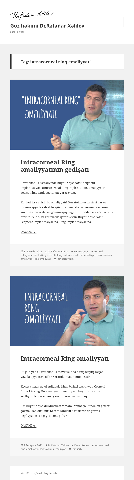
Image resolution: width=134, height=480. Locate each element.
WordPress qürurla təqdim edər (40, 473)
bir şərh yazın (65, 258)
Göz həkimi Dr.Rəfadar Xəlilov (47, 25)
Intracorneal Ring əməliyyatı (65, 358)
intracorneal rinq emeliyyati (80, 255)
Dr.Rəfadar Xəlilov (58, 251)
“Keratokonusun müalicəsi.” (71, 377)
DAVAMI (26, 232)
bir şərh (77, 449)
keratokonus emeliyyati (52, 449)
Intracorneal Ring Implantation (65, 188)
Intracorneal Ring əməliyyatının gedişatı (55, 165)
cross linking (54, 255)
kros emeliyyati (42, 258)
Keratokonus (81, 251)
